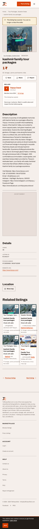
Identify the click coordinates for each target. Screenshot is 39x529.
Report (32, 78)
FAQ (3, 485)
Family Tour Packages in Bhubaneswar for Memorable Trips (27, 355)
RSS (14, 505)
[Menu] (34, 4)
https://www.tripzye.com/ (10, 270)
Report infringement (8, 491)
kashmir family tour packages (9, 319)
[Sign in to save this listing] (16, 306)
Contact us (5, 463)
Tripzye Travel (15, 88)
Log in (4, 446)
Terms (4, 480)
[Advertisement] (19, 215)
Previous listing (10, 378)
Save (9, 78)
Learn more (13, 520)
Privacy (4, 474)
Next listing (30, 378)
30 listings (21, 93)
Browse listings (7, 428)
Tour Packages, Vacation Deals (11, 55)
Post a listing (6, 433)
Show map (10, 289)
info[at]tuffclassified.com (27, 502)
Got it (5, 525)
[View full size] (19, 39)
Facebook (5, 505)
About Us (5, 469)
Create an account (7, 451)
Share (21, 78)
